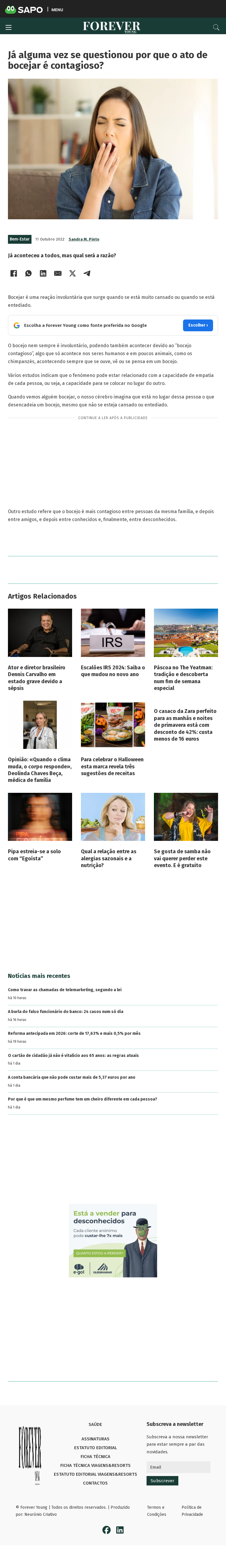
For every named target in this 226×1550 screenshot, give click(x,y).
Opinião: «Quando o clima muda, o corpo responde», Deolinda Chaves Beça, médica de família (40, 769)
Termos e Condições (156, 1511)
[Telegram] (87, 273)
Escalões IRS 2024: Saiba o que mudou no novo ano (113, 671)
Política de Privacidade (192, 1511)
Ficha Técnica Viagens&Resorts (95, 1465)
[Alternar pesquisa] (216, 27)
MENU (57, 9)
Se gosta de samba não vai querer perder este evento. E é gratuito (182, 858)
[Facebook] (14, 273)
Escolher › (198, 325)
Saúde (95, 1424)
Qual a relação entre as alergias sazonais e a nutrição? (108, 858)
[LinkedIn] (43, 273)
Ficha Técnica (95, 1456)
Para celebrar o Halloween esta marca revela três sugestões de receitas (112, 766)
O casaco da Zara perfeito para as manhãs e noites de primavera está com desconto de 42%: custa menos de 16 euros (185, 725)
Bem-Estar (20, 239)
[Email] (58, 273)
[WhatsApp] (28, 273)
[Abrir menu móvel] (8, 27)
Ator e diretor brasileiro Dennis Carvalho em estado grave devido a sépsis (36, 677)
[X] (73, 273)
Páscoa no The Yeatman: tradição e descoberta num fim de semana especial (183, 677)
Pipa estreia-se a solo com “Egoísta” (34, 855)
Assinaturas (95, 1439)
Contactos (95, 1483)
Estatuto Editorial (95, 1447)
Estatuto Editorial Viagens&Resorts (95, 1474)
